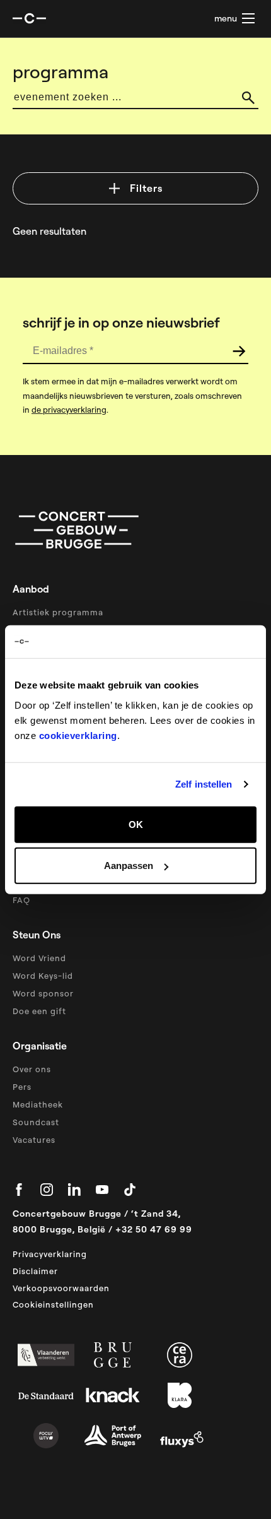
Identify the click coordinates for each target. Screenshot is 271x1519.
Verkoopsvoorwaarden (61, 1288)
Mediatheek (38, 1104)
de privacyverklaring (69, 410)
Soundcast (36, 1122)
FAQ (21, 900)
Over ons (32, 1069)
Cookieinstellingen (53, 1304)
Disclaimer (35, 1271)
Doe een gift (39, 1011)
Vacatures (34, 1140)
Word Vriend (39, 958)
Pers (22, 1087)
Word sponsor (43, 993)
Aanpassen (128, 865)
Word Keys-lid (43, 976)
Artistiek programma (58, 612)
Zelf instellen (203, 784)
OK (136, 824)
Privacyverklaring (50, 1254)
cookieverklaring (78, 735)
